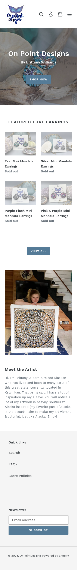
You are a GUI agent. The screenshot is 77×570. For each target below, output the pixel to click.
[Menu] (69, 14)
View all (38, 251)
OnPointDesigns (30, 555)
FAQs (13, 464)
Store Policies (20, 476)
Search (14, 453)
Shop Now (39, 79)
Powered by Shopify (55, 555)
